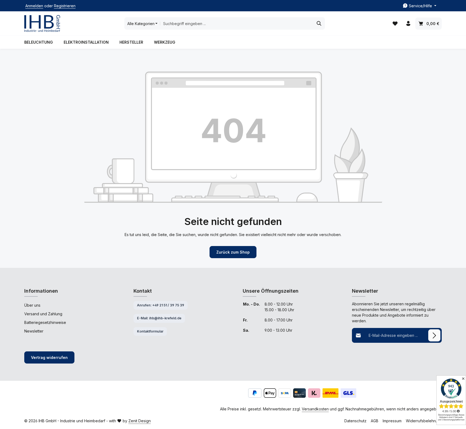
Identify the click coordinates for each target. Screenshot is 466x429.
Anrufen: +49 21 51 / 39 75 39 (160, 305)
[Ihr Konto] (408, 24)
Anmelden (34, 6)
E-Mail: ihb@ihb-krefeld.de (159, 318)
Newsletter (33, 331)
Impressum (392, 420)
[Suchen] (319, 23)
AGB (374, 420)
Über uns (32, 305)
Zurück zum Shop (233, 252)
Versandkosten (315, 409)
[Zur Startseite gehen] (42, 23)
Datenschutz (355, 420)
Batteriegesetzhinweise (45, 322)
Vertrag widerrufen (49, 357)
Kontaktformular (150, 331)
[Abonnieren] (434, 335)
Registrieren (65, 6)
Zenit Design (139, 420)
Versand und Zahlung (43, 314)
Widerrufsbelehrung (424, 420)
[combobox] (236, 23)
